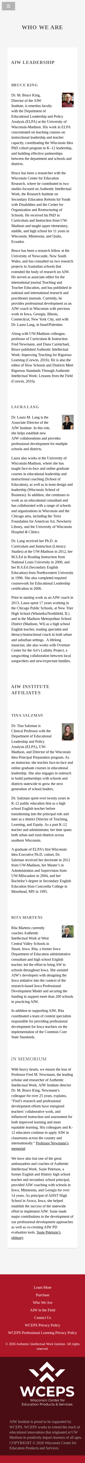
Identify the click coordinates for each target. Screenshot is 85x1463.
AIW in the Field (42, 1310)
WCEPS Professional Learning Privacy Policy (42, 1333)
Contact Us (42, 1318)
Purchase (42, 1295)
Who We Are (42, 1303)
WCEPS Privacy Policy (42, 1325)
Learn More (42, 1287)
